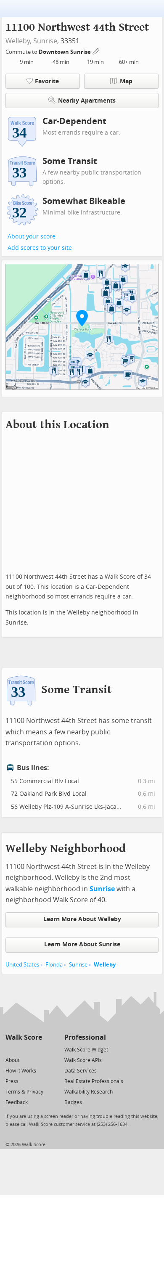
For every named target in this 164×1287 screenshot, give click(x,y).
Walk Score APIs (83, 1060)
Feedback (16, 1102)
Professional (85, 1037)
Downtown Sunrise (65, 52)
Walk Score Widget (86, 1050)
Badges (73, 1102)
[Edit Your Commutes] (96, 51)
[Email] (36, 1049)
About (12, 1060)
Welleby (105, 964)
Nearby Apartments (87, 100)
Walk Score (23, 1037)
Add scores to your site (40, 248)
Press (12, 1081)
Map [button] (126, 81)
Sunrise (45, 41)
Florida (54, 964)
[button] (82, 318)
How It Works (20, 1071)
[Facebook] (23, 1049)
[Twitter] (10, 1049)
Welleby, (18, 41)
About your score (32, 236)
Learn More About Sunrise (82, 944)
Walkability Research (88, 1092)
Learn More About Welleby (82, 919)
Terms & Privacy (24, 1092)
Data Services (80, 1071)
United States (22, 964)
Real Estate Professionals (93, 1081)
